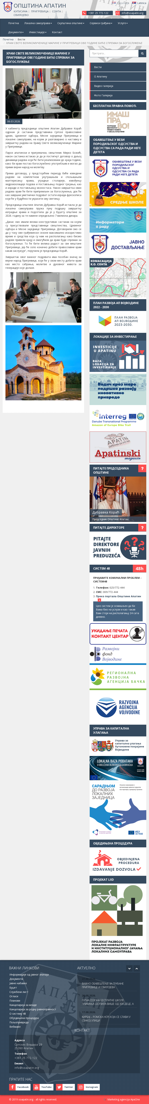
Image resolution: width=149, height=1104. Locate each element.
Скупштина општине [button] (69, 23)
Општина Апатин (40, 5)
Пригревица (40, 11)
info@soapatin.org (132, 13)
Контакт (57, 32)
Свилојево (21, 15)
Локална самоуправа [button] (37, 23)
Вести (98, 67)
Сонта (56, 11)
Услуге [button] (122, 23)
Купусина (20, 11)
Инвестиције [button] (37, 32)
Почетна (13, 23)
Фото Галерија (103, 95)
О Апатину (100, 76)
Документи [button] (15, 32)
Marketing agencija (118, 1099)
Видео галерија (103, 86)
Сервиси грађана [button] (100, 23)
